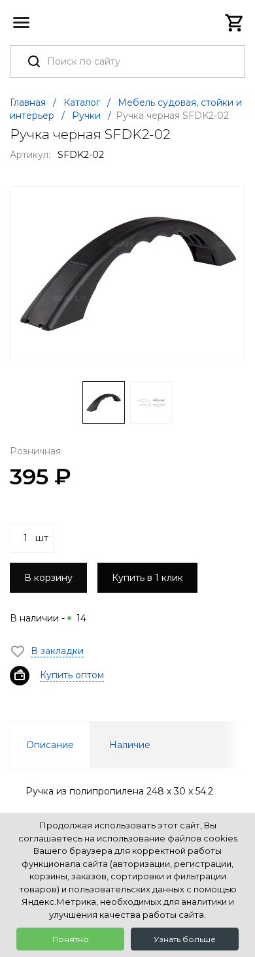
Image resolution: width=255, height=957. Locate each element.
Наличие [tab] (129, 745)
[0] (234, 22)
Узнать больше (185, 939)
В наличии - (48, 618)
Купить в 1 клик (147, 578)
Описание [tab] (50, 745)
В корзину (48, 578)
